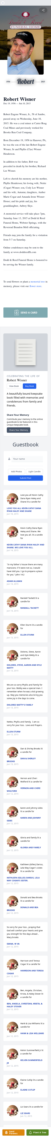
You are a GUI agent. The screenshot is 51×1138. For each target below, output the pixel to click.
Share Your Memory (18, 430)
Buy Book (29, 386)
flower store (35, 286)
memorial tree (37, 281)
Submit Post (25, 478)
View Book (14, 386)
